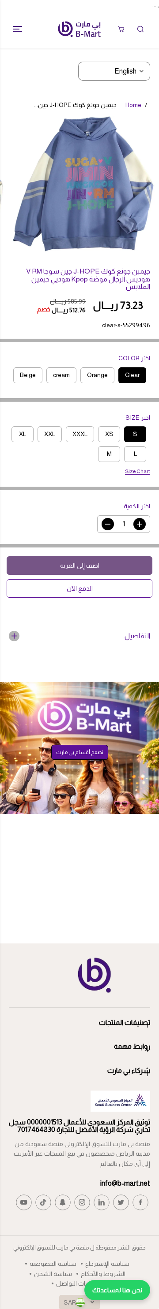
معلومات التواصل (79, 1283)
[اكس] (121, 1202)
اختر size (137, 417)
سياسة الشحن (53, 1273)
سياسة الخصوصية (53, 1263)
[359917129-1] (83, 187)
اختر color (134, 358)
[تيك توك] (43, 1202)
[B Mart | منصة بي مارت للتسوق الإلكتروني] (79, 29)
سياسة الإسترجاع (107, 1263)
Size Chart (137, 471)
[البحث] (140, 29)
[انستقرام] (82, 1202)
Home (133, 104)
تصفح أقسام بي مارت (79, 752)
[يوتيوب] (24, 1202)
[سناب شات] (62, 1202)
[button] (14, 29)
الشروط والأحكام (103, 1273)
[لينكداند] (101, 1202)
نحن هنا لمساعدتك (117, 1290)
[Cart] (121, 29)
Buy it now (80, 588)
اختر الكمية (137, 506)
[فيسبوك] (140, 1202)
